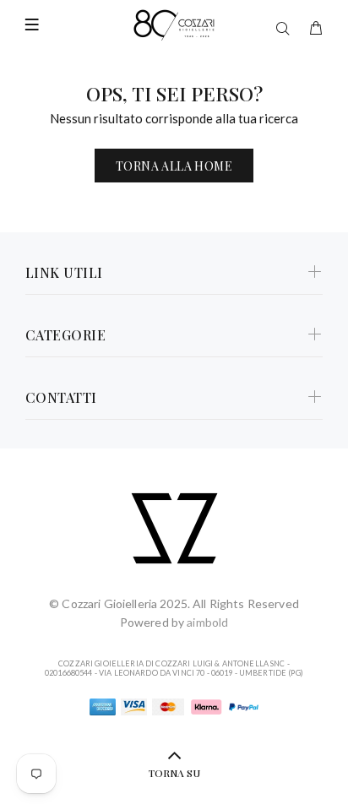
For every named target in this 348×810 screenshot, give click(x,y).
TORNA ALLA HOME (174, 166)
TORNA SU (174, 773)
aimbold (207, 622)
